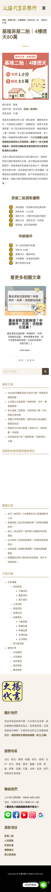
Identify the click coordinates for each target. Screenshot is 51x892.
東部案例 (17, 665)
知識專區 (17, 617)
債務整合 (9, 850)
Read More (25, 350)
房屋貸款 (17, 608)
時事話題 (22, 630)
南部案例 (17, 661)
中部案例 (17, 652)
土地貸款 (17, 604)
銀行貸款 (22, 599)
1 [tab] (19, 360)
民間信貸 (17, 613)
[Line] (43, 885)
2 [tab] (22, 360)
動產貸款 (22, 595)
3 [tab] (25, 360)
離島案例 (17, 669)
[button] (39, 8)
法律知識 (22, 634)
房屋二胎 (9, 836)
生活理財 (22, 639)
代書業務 (22, 621)
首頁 (4, 20)
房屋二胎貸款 (30, 109)
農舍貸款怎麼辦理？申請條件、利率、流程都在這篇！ (26, 300)
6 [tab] (33, 360)
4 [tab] (28, 360)
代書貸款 (22, 591)
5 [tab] (30, 360)
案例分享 (12, 20)
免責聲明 (32, 882)
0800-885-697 (31, 797)
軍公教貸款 (18, 643)
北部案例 (21, 20)
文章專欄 (12, 582)
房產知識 (22, 626)
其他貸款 (17, 586)
